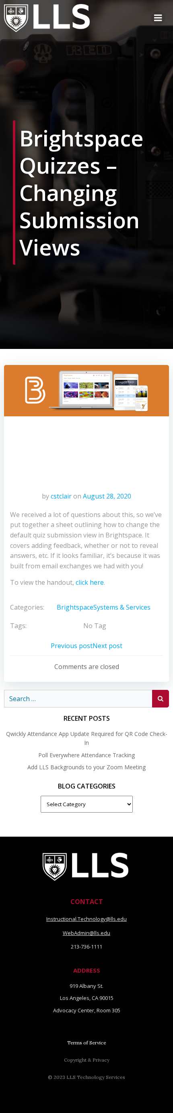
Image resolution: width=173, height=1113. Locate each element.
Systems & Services (121, 607)
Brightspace (75, 607)
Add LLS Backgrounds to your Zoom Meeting (86, 767)
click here (90, 582)
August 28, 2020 (107, 496)
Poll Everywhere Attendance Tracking (86, 755)
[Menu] (158, 18)
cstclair (61, 496)
